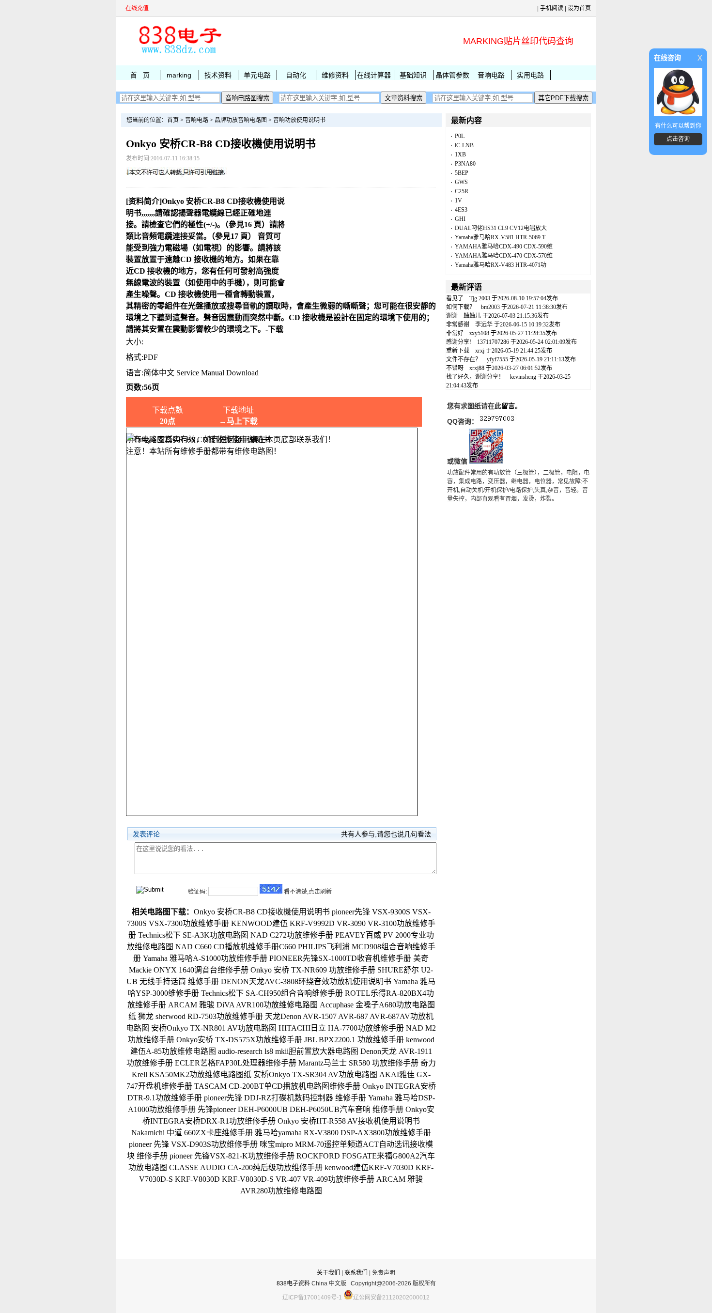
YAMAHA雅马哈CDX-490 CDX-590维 (504, 246)
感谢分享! (458, 342)
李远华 (484, 324)
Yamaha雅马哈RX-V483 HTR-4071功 (500, 265)
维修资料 (335, 75)
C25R (461, 191)
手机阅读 (551, 8)
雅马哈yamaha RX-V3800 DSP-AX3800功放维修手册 (343, 1132)
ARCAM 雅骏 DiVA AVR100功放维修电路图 (243, 1005)
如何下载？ (460, 307)
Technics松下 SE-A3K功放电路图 (193, 935)
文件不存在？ (463, 359)
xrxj (479, 350)
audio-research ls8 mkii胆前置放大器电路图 (288, 1051)
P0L (459, 136)
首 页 (140, 75)
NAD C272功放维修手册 (291, 935)
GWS (461, 182)
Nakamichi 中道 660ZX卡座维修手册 (192, 1132)
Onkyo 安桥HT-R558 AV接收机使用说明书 (349, 1121)
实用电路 (530, 75)
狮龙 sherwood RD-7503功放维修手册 (200, 1016)
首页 (173, 120)
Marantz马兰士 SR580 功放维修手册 (358, 1063)
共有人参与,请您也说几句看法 (386, 834)
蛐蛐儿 (472, 315)
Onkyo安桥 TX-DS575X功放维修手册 (239, 1039)
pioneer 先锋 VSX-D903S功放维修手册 (193, 1144)
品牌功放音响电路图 (241, 120)
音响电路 (491, 75)
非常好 (455, 333)
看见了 (455, 298)
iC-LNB (464, 145)
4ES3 (461, 209)
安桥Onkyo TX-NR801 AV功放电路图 (214, 1028)
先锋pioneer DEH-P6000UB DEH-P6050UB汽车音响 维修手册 (300, 1109)
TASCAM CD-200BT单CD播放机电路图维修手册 (277, 1086)
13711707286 (493, 342)
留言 (508, 406)
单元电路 (257, 75)
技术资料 (218, 75)
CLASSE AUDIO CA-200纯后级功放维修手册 (246, 1167)
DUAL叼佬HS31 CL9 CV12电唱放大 (501, 228)
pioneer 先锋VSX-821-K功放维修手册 (232, 1156)
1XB (460, 154)
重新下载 (457, 350)
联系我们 (356, 1272)
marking (179, 75)
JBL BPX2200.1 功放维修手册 (354, 1039)
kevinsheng (523, 376)
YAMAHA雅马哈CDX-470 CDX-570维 (504, 255)
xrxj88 (476, 368)
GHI (460, 219)
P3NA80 (465, 163)
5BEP (461, 173)
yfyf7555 (497, 359)
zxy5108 (479, 333)
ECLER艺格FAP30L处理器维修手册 (235, 1063)
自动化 (296, 75)
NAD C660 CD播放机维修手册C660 (235, 946)
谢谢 (452, 315)
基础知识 (413, 75)
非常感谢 (457, 324)
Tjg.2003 (479, 298)
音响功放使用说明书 (299, 120)
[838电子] (179, 53)
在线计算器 (374, 75)
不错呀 (455, 368)
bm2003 (490, 307)
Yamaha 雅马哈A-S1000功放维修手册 (205, 958)
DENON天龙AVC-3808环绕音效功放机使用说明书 (306, 981)
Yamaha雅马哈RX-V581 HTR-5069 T (500, 237)
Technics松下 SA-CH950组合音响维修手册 (272, 993)
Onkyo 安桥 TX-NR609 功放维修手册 (312, 970)
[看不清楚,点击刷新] (271, 889)
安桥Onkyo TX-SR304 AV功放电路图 (315, 1074)
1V (458, 200)
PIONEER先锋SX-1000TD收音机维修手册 (340, 958)
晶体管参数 (452, 75)
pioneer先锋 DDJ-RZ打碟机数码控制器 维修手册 (285, 1098)
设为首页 (579, 8)
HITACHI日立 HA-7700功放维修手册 (341, 1028)
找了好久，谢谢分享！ (475, 376)
